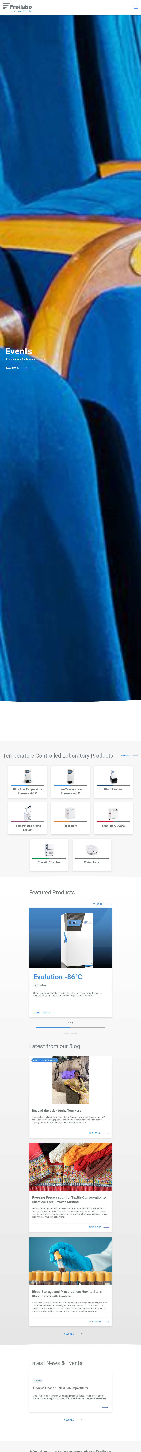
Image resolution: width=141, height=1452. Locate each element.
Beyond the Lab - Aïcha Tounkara (56, 1111)
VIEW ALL (125, 755)
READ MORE (12, 392)
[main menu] (136, 7)
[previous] (66, 1033)
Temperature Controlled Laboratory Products (58, 755)
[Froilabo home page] (17, 11)
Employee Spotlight (44, 1060)
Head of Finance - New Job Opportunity (60, 1388)
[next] (74, 1033)
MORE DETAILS (41, 1012)
